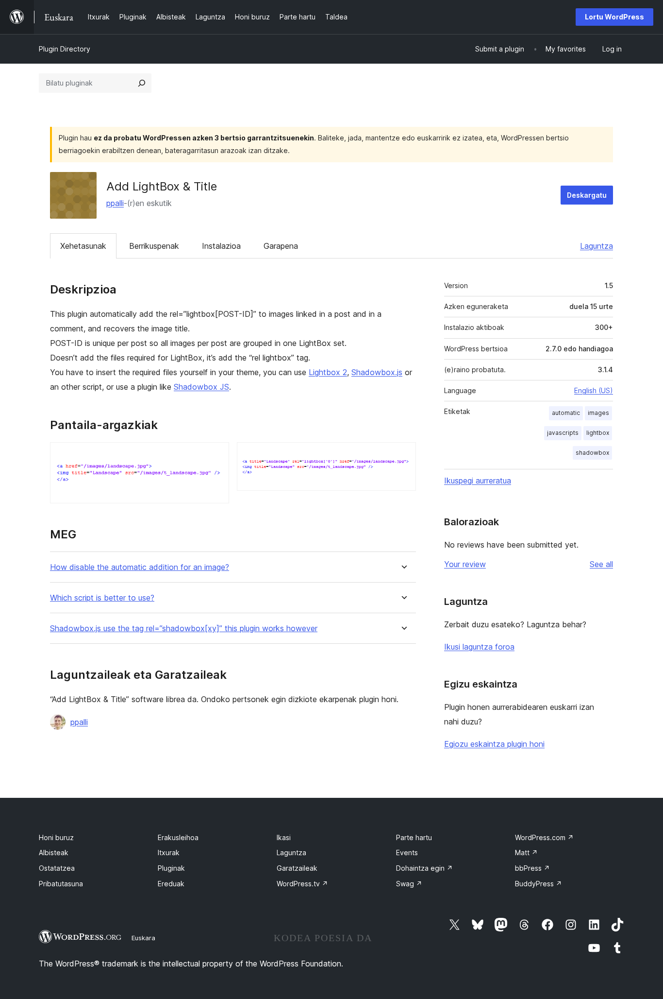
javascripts (563, 432)
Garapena (281, 246)
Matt (526, 852)
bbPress (532, 868)
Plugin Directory (64, 49)
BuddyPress (538, 883)
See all (601, 564)
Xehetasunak (83, 246)
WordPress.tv (302, 883)
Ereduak (171, 883)
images (598, 412)
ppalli (115, 203)
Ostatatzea (57, 868)
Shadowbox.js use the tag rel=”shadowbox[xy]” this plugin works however (183, 628)
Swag (409, 883)
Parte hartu (414, 837)
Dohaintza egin (424, 868)
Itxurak (169, 852)
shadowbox (592, 452)
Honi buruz (56, 837)
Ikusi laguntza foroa (479, 647)
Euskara (143, 938)
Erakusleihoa (178, 837)
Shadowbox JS (201, 387)
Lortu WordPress (614, 17)
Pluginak (171, 868)
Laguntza (596, 246)
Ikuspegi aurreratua (477, 480)
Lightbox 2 (328, 372)
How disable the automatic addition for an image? (139, 567)
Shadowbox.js (376, 372)
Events (407, 852)
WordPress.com (544, 837)
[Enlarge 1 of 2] (216, 455)
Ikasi (284, 837)
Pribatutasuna (61, 883)
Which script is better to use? (102, 598)
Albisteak (53, 852)
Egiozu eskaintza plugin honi (494, 744)
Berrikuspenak (154, 246)
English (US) (593, 390)
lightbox (597, 432)
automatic (566, 412)
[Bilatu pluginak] (141, 83)
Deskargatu (587, 195)
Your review (465, 564)
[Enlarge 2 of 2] (403, 455)
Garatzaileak (297, 868)
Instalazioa (221, 246)
